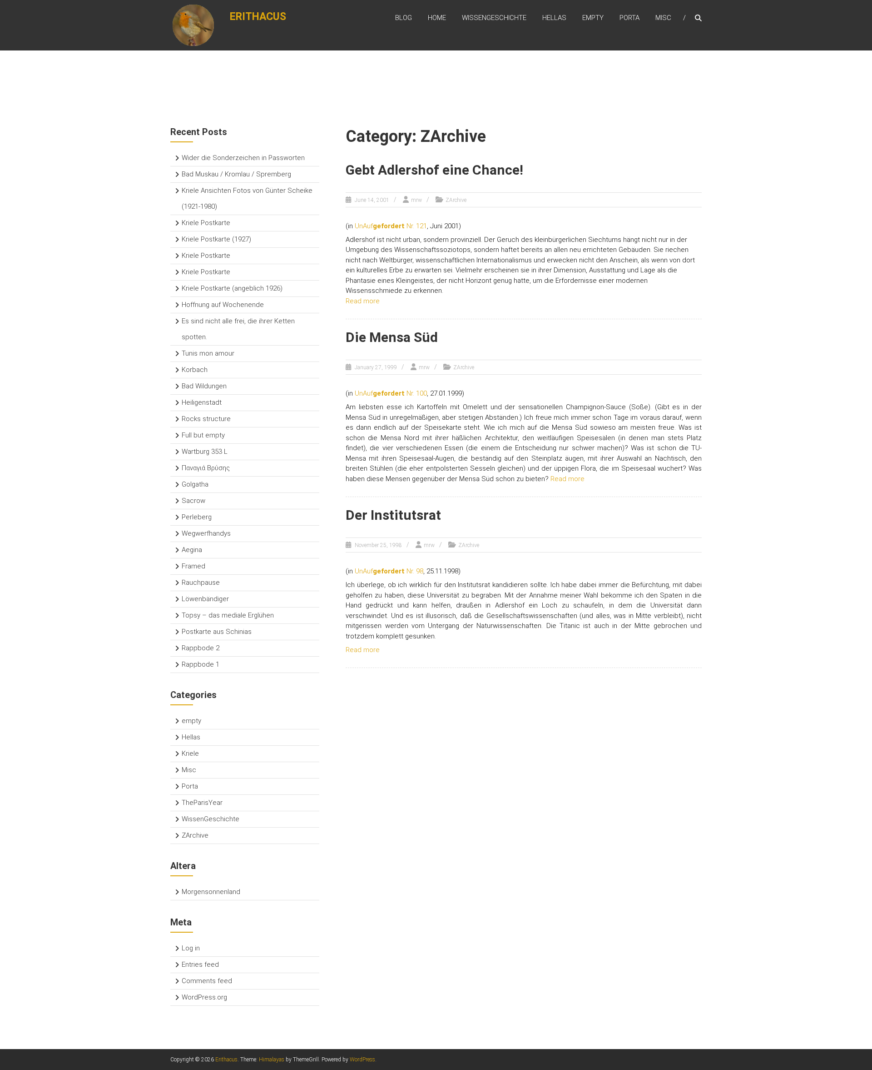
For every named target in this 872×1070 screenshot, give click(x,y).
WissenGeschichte (494, 18)
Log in (191, 948)
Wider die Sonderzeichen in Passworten (243, 158)
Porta (629, 18)
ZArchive (456, 200)
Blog (403, 18)
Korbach (195, 370)
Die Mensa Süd (392, 337)
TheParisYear (202, 803)
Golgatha (195, 484)
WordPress (362, 1059)
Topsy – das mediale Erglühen (228, 615)
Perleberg (197, 517)
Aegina (192, 550)
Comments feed (207, 981)
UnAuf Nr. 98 (389, 571)
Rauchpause (201, 582)
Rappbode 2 (200, 648)
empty (593, 18)
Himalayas (271, 1059)
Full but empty (203, 435)
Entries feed (200, 964)
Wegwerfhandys (206, 533)
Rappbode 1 (200, 664)
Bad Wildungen (204, 386)
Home (437, 18)
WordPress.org (204, 997)
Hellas (554, 18)
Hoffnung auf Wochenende (223, 305)
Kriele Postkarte (206, 223)
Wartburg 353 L (205, 451)
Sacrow (193, 501)
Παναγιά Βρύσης (206, 468)
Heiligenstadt (202, 402)
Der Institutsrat (393, 515)
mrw (416, 200)
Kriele (190, 753)
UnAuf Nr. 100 (391, 393)
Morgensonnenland (211, 892)
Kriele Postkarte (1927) (216, 239)
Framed (193, 566)
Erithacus (258, 16)
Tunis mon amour (208, 353)
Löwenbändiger (205, 599)
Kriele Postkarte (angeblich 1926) (232, 288)
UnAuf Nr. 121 (391, 226)
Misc (663, 18)
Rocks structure (206, 419)
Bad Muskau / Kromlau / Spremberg (236, 174)
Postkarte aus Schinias (217, 632)
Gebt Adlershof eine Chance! (434, 170)
